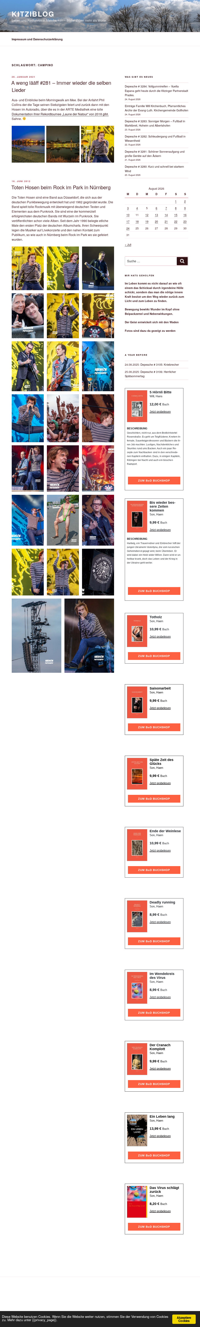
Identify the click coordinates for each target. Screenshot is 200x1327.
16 (185, 215)
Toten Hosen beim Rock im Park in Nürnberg (61, 187)
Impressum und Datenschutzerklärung (37, 39)
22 (175, 221)
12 (146, 215)
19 (146, 221)
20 (156, 221)
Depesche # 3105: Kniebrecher (159, 364)
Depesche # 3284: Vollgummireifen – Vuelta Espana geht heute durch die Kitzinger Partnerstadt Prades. (156, 90)
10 (127, 215)
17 (127, 221)
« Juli (128, 245)
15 (175, 215)
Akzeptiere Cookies (184, 1319)
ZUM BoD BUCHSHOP (154, 480)
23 (185, 221)
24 (127, 228)
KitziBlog (33, 14)
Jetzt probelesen (160, 411)
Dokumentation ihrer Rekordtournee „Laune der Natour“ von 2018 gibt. (60, 114)
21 (166, 221)
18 (137, 221)
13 (156, 215)
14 (166, 215)
